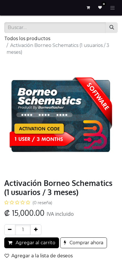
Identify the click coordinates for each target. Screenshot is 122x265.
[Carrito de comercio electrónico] (88, 8)
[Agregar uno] (35, 229)
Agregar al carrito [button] (34, 242)
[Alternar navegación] (112, 7)
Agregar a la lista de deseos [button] (42, 255)
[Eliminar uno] (9, 229)
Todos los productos (27, 38)
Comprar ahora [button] (85, 242)
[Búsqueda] (112, 27)
